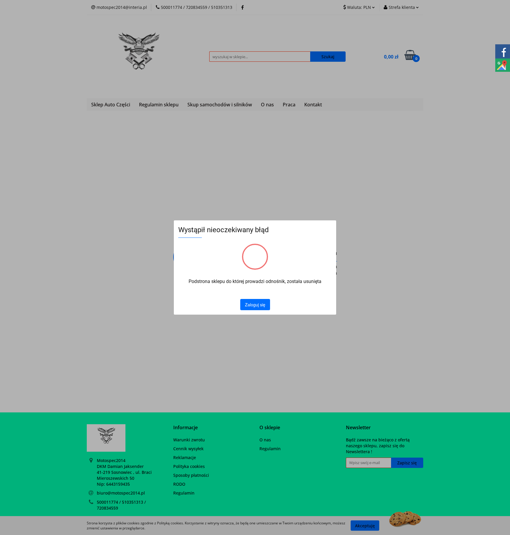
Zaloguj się (255, 305)
